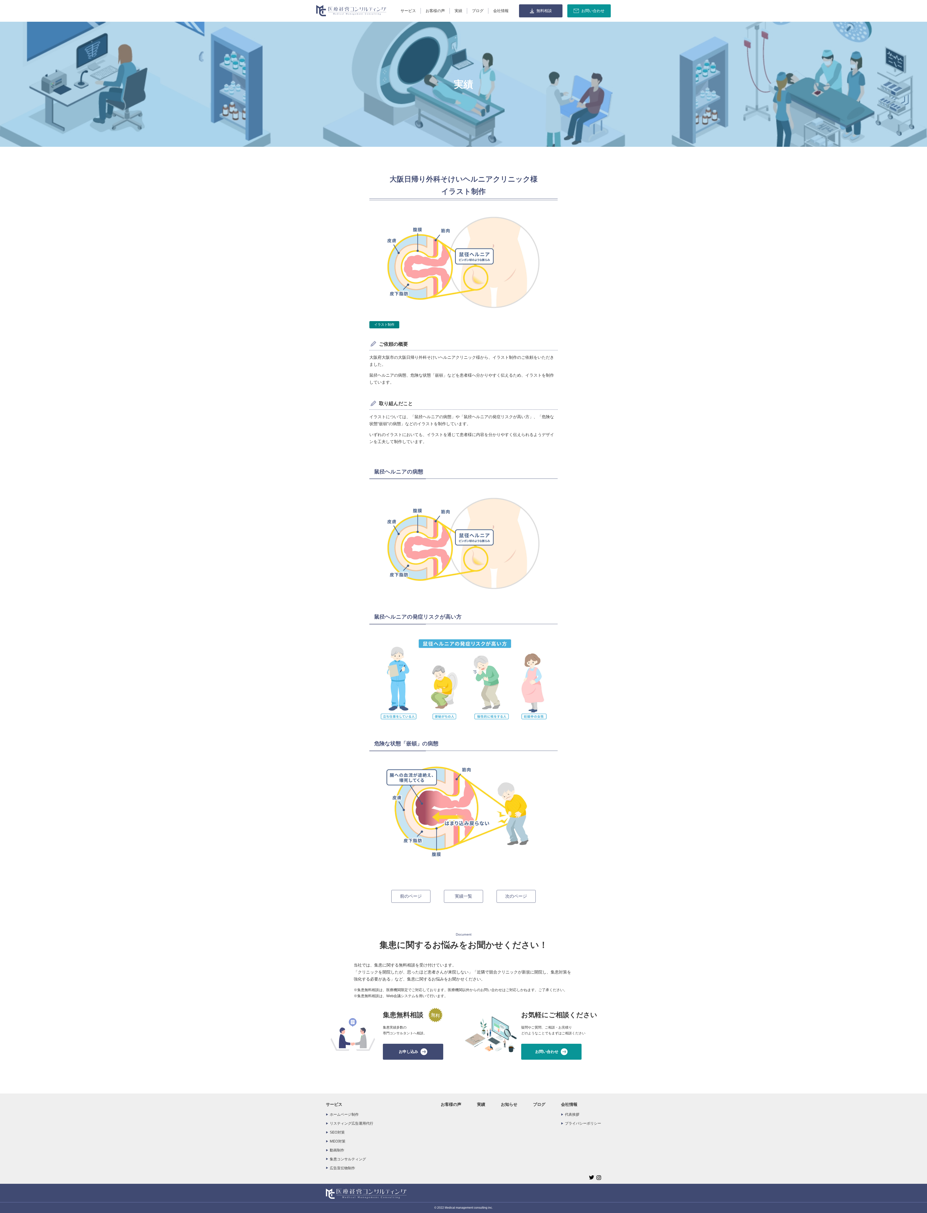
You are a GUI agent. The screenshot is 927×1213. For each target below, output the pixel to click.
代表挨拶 (572, 1114)
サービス (408, 11)
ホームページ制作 (344, 1114)
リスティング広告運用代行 (351, 1123)
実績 (458, 11)
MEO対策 (337, 1141)
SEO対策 (337, 1132)
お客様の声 (435, 11)
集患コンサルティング (348, 1159)
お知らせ (509, 1104)
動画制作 (337, 1150)
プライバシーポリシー (583, 1123)
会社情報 (501, 11)
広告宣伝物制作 (342, 1168)
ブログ (478, 11)
